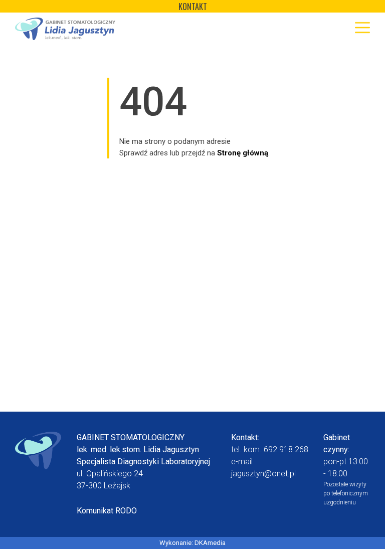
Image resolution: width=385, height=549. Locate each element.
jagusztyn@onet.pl (263, 473)
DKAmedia (210, 542)
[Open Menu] (362, 27)
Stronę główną (242, 152)
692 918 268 (286, 449)
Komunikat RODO (107, 510)
